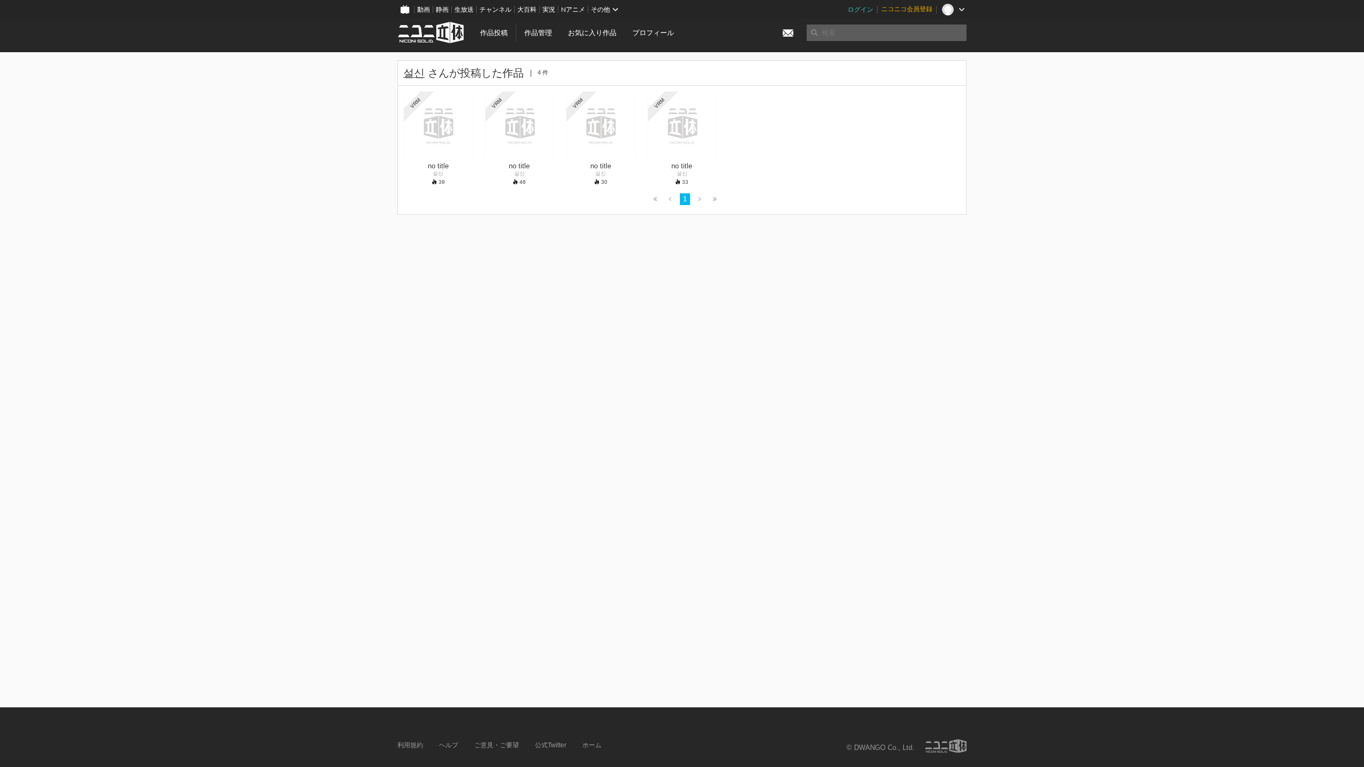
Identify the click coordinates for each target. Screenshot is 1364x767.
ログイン (860, 9)
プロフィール (653, 33)
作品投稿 (494, 33)
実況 (548, 9)
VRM (415, 103)
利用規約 (410, 745)
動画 (423, 9)
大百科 (527, 9)
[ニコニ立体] (946, 746)
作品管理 (538, 33)
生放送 (464, 9)
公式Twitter (550, 745)
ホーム (592, 745)
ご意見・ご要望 (496, 745)
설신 (414, 73)
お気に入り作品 (592, 33)
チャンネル (496, 9)
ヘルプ (448, 745)
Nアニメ (573, 9)
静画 (442, 9)
